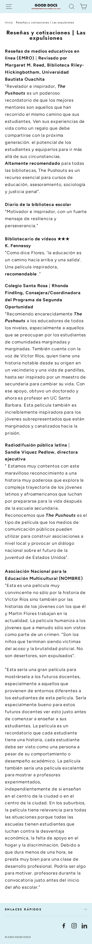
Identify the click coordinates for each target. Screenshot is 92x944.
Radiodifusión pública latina (36, 445)
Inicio (9, 22)
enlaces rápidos (23, 909)
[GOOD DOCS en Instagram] (74, 925)
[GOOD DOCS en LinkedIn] (84, 925)
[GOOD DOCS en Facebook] (63, 925)
